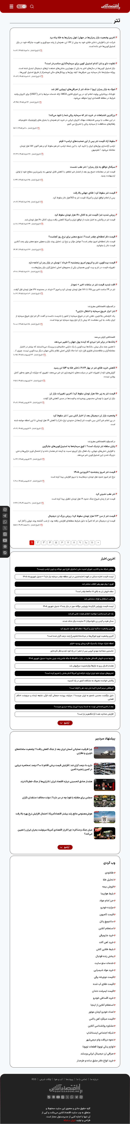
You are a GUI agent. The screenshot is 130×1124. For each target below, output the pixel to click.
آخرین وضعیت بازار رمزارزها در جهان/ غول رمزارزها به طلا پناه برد (82, 38)
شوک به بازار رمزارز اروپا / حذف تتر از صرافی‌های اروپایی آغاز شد (83, 89)
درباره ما (94, 1079)
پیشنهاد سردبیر (105, 738)
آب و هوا (58, 1079)
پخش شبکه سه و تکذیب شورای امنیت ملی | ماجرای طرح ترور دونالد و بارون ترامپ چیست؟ (75, 569)
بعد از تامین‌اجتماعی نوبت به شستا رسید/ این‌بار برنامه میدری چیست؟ (84, 706)
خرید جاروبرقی (106, 935)
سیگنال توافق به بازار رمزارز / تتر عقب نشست (92, 167)
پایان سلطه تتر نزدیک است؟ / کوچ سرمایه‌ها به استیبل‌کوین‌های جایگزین (78, 446)
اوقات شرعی (45, 1079)
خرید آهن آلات (106, 942)
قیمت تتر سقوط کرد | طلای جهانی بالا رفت (94, 193)
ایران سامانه (69, 1120)
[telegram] (5, 515)
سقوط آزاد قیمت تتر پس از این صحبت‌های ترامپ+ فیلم (87, 141)
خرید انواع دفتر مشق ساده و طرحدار (95, 1061)
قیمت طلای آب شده (103, 984)
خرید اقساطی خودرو (103, 998)
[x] (5, 528)
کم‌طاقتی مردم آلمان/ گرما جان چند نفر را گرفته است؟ (91, 688)
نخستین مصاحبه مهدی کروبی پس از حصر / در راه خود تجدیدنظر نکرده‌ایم (82, 651)
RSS (34, 1079)
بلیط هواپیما (107, 894)
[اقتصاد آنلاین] (110, 6)
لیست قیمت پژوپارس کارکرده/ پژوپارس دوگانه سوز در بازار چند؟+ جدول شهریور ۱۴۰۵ (78, 606)
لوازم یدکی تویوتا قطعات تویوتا (98, 1047)
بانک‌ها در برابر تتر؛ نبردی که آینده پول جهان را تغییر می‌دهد (84, 342)
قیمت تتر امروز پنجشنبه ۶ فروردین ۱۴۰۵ (94, 472)
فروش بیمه (108, 887)
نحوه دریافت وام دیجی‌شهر (100, 1040)
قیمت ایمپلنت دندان (103, 991)
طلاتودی (109, 873)
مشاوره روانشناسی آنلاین (101, 1026)
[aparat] (5, 509)
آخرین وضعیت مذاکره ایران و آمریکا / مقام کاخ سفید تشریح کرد (87, 628)
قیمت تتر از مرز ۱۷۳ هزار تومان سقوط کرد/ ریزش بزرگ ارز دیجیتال (81, 516)
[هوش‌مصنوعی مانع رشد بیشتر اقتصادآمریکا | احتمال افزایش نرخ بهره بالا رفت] (104, 817)
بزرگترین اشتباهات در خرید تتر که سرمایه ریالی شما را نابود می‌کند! (82, 115)
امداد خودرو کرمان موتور (101, 1012)
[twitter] (67, 1097)
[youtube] (5, 540)
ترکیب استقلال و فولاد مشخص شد (99, 599)
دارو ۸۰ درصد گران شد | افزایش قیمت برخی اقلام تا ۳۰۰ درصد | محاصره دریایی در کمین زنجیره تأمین (53, 767)
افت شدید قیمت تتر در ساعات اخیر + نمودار (93, 285)
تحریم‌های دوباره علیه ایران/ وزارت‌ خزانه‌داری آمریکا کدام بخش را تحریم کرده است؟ (79, 673)
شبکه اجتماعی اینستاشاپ (100, 1033)
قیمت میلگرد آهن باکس (101, 1019)
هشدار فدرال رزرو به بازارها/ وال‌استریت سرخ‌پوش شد (91, 666)
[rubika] (5, 546)
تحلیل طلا (108, 880)
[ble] (5, 552)
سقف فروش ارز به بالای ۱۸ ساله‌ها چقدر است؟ (95, 591)
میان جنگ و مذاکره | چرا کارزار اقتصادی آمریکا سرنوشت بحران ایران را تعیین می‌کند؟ (55, 832)
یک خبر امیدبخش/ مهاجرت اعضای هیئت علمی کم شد (91, 613)
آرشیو (66, 723)
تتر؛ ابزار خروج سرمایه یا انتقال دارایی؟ (95, 311)
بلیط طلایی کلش (105, 949)
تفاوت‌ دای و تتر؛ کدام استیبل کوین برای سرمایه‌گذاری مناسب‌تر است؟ (80, 63)
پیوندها (69, 1079)
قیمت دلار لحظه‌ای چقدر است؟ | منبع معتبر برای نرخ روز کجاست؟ (82, 237)
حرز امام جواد (107, 901)
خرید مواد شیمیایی (104, 970)
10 (86, 543)
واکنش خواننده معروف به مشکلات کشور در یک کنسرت (91, 680)
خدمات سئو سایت (104, 963)
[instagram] (5, 534)
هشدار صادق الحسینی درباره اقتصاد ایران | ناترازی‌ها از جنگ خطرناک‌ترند (56, 781)
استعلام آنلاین (106, 928)
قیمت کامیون (107, 914)
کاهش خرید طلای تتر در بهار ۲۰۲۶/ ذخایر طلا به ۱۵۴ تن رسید (84, 368)
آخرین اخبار (108, 558)
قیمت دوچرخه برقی (104, 977)
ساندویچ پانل (107, 921)
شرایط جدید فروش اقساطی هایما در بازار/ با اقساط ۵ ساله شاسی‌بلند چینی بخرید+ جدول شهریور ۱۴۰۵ (71, 658)
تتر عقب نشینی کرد (105, 494)
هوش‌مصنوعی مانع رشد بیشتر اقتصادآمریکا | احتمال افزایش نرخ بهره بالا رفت (54, 814)
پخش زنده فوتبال (105, 956)
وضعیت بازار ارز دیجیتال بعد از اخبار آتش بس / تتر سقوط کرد (84, 416)
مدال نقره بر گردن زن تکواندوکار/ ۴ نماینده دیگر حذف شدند (88, 621)
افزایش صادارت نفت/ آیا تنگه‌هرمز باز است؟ (95, 714)
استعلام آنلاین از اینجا (102, 1005)
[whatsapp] (5, 521)
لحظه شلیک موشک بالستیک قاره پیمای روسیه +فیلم (92, 643)
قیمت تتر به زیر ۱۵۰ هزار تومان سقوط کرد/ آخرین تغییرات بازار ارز (82, 394)
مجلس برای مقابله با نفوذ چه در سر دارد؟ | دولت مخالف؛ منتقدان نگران (57, 798)
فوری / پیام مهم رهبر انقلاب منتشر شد (98, 584)
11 (92, 543)
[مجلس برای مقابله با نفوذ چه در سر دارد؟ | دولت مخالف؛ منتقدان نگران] (104, 801)
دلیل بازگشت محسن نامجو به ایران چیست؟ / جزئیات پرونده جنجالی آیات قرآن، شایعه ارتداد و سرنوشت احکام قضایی (65, 697)
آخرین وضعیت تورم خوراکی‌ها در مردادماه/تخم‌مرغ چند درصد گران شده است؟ (80, 636)
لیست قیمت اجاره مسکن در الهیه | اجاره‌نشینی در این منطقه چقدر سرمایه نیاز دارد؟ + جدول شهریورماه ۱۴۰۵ (68, 576)
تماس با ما (81, 1079)
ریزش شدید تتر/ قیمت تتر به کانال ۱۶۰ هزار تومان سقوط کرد (85, 215)
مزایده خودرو (107, 908)
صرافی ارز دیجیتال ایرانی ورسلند (97, 1054)
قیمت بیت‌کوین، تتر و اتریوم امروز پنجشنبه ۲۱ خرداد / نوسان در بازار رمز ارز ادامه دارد (72, 263)
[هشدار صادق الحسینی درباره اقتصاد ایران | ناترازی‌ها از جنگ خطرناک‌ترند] (104, 785)
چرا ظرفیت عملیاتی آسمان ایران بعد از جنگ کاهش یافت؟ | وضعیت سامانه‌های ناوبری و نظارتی (53, 751)
